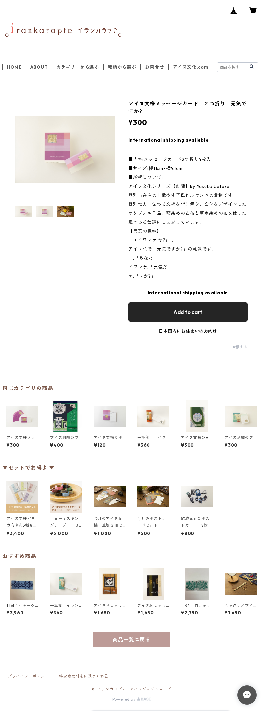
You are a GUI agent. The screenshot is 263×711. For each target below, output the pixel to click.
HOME (14, 67)
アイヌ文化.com (190, 67)
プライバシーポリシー (28, 676)
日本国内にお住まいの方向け (188, 331)
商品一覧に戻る (131, 639)
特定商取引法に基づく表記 (83, 676)
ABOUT (39, 67)
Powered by (124, 699)
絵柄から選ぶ (122, 67)
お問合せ (154, 67)
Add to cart (188, 312)
